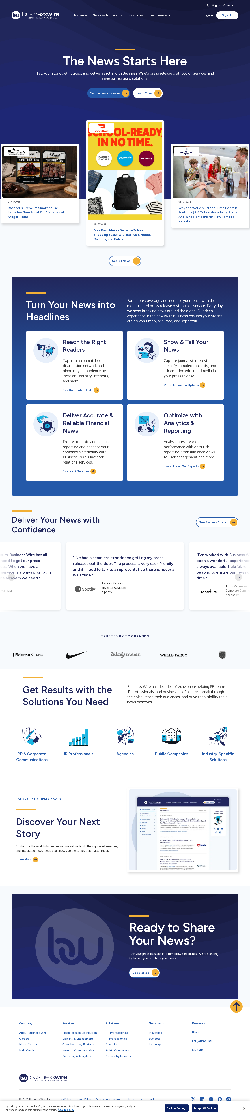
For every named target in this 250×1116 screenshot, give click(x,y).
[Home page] (35, 15)
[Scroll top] (236, 1006)
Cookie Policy (66, 1109)
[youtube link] (211, 1099)
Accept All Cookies (205, 1108)
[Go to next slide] (238, 577)
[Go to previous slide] (11, 577)
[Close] (244, 1108)
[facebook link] (220, 1099)
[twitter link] (193, 1099)
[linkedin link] (202, 1099)
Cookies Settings (176, 1108)
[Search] (207, 5)
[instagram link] (228, 1099)
